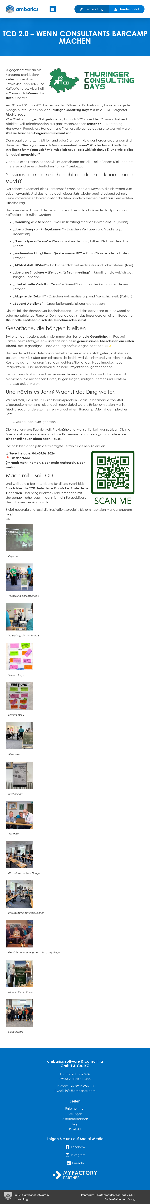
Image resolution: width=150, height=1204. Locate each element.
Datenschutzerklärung (111, 1195)
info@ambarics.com (80, 1091)
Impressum (87, 1195)
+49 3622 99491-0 (81, 1086)
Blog (75, 1124)
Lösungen (75, 1114)
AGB (130, 1195)
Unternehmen (75, 1108)
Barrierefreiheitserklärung (120, 1199)
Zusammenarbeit (75, 1119)
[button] (53, 9)
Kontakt (75, 1129)
